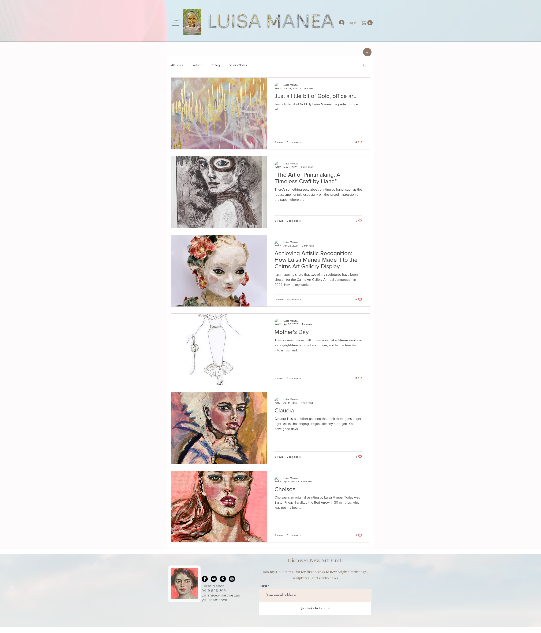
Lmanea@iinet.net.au (221, 595)
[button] (175, 22)
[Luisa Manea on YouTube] (214, 579)
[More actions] (361, 86)
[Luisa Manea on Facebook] (205, 579)
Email (263, 585)
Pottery (215, 65)
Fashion (196, 65)
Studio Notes (238, 65)
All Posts (177, 65)
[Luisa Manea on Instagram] (232, 579)
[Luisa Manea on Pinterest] (223, 579)
